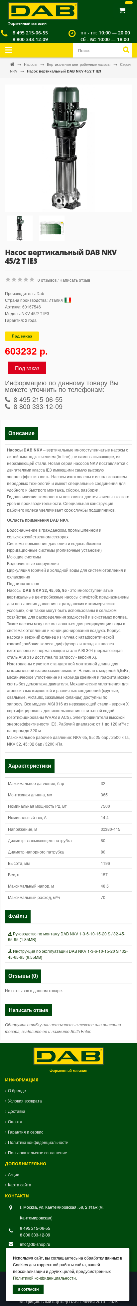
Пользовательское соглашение (37, 1152)
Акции (13, 1174)
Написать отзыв (75, 280)
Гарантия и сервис (25, 1132)
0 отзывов (47, 280)
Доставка (16, 1111)
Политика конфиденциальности (38, 1142)
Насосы (31, 64)
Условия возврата (25, 1100)
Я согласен (28, 1289)
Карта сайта (19, 1184)
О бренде (17, 1090)
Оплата (15, 1121)
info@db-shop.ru (35, 1244)
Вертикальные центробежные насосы (79, 64)
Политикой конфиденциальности (44, 1278)
